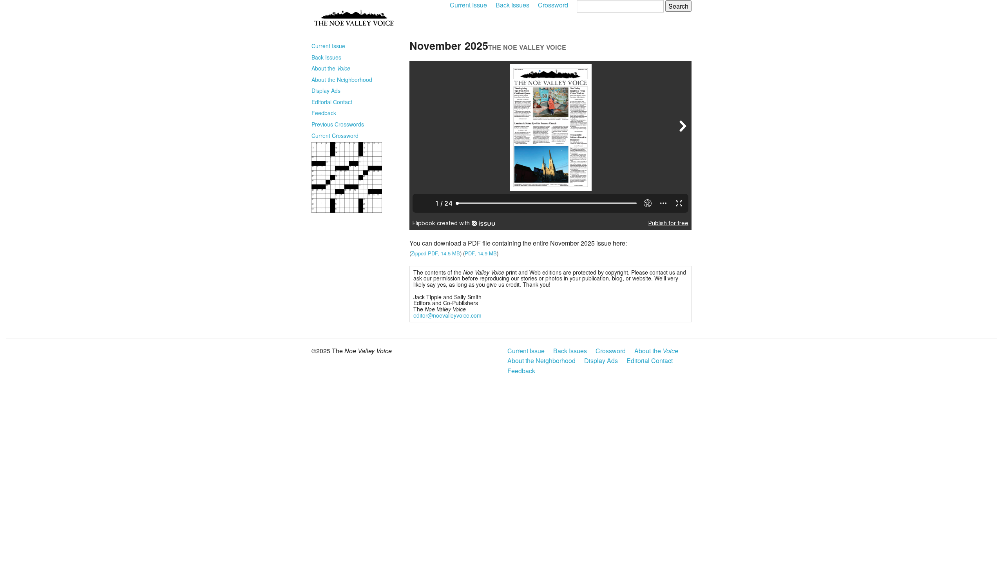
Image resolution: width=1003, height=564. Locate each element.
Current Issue (468, 4)
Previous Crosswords (337, 124)
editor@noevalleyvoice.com (447, 315)
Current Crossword (334, 135)
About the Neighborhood (341, 79)
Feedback (323, 113)
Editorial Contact (331, 102)
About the (330, 68)
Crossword (553, 4)
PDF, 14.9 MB (481, 253)
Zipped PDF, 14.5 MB (435, 253)
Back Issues (512, 4)
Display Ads (325, 90)
